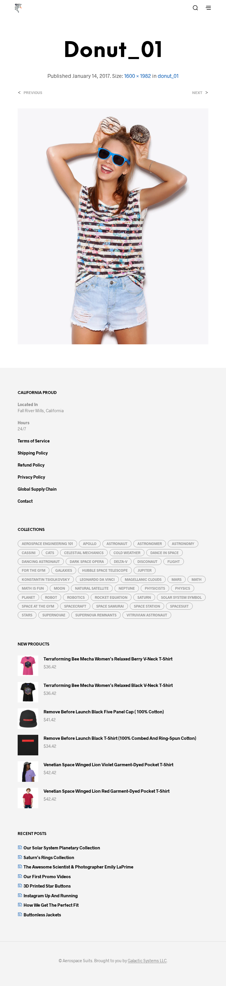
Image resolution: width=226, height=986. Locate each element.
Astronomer (149, 543)
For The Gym (33, 570)
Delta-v (120, 561)
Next (197, 93)
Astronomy (183, 543)
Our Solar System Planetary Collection (62, 847)
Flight (173, 561)
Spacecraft (75, 606)
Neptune (127, 588)
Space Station (147, 606)
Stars (27, 615)
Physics (182, 588)
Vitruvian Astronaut (147, 615)
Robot (51, 597)
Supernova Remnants (96, 615)
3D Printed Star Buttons (47, 885)
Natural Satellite (92, 588)
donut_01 (168, 76)
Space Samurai (110, 606)
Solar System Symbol (181, 597)
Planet (28, 597)
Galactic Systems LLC (147, 960)
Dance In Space (164, 553)
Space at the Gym (38, 606)
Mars (177, 579)
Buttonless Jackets (42, 914)
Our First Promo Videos (47, 876)
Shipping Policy (33, 452)
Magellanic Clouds (143, 579)
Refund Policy (31, 464)
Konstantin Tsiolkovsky (46, 579)
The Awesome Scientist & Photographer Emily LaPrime (78, 866)
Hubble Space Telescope (105, 570)
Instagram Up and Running (51, 895)
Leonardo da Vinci (97, 579)
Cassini (29, 553)
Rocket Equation (111, 597)
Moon (59, 588)
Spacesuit (179, 606)
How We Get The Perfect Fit (51, 905)
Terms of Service (34, 440)
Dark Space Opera (87, 561)
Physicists (155, 588)
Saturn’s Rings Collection (49, 857)
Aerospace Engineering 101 (47, 543)
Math (197, 579)
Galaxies (63, 570)
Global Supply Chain (37, 489)
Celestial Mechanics (84, 553)
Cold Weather (127, 553)
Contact (25, 501)
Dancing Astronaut (41, 561)
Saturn (144, 597)
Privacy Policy (31, 476)
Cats (50, 553)
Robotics (76, 597)
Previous (33, 93)
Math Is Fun (33, 588)
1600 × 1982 (137, 76)
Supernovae (53, 615)
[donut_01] (113, 226)
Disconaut (147, 561)
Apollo (90, 543)
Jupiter (145, 570)
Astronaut (117, 543)
